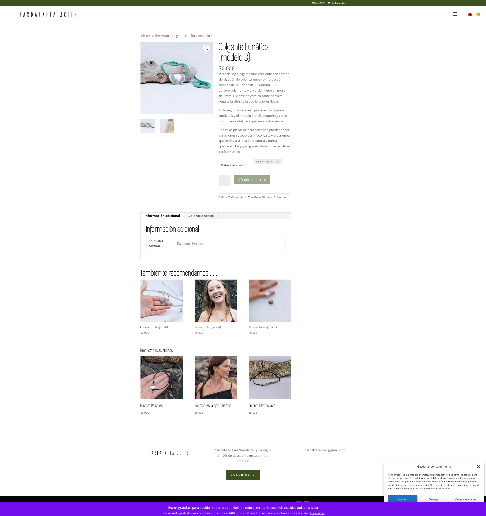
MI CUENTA (318, 3)
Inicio (144, 36)
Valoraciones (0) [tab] (201, 215)
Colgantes (280, 197)
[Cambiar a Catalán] (478, 17)
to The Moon (160, 36)
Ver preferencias (465, 499)
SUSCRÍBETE (243, 475)
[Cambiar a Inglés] (470, 17)
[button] (478, 467)
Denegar (434, 499)
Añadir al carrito (252, 179)
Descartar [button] (317, 513)
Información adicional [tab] (162, 215)
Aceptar (403, 499)
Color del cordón (234, 165)
